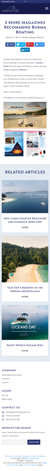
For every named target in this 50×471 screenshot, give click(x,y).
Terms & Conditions (13, 456)
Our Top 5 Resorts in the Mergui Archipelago (25, 289)
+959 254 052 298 (12, 419)
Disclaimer (41, 456)
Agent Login (7, 399)
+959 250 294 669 (12, 416)
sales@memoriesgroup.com (17, 412)
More (25, 227)
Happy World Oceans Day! (25, 345)
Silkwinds (23, 70)
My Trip (5, 395)
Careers (5, 382)
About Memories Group (12, 375)
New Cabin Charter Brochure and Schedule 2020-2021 (25, 220)
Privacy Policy (29, 456)
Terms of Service (30, 465)
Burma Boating (32, 458)
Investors (6, 379)
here (10, 98)
